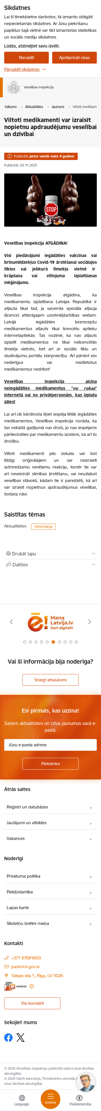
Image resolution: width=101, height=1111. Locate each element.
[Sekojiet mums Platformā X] (20, 1037)
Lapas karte (18, 907)
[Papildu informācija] (31, 986)
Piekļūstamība (20, 891)
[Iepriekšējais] (11, 621)
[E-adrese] (15, 986)
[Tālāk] (90, 621)
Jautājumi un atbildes (27, 822)
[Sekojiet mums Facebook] (8, 1037)
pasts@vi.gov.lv (25, 966)
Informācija (43, 526)
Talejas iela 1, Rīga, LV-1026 (37, 975)
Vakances (16, 838)
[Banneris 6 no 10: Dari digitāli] (50, 622)
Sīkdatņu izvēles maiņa (28, 923)
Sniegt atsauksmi (50, 679)
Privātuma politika (23, 876)
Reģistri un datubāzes (27, 807)
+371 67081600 (26, 958)
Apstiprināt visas (74, 57)
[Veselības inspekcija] (53, 93)
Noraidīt (26, 57)
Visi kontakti (32, 1003)
